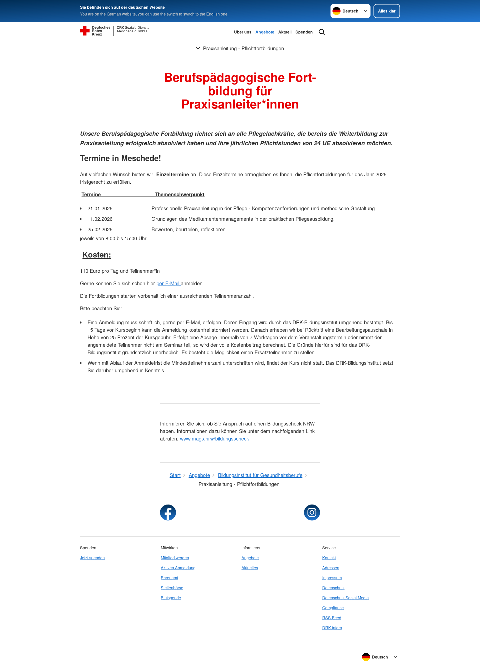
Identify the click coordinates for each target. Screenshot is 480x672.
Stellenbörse (172, 587)
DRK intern (332, 627)
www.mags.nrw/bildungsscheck (214, 438)
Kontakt (329, 557)
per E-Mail (168, 283)
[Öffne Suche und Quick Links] (322, 32)
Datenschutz (333, 587)
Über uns (243, 32)
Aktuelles (250, 567)
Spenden (304, 32)
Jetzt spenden (92, 557)
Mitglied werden (175, 557)
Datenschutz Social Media (345, 597)
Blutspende (171, 597)
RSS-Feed (331, 617)
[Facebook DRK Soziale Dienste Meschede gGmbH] (168, 512)
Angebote (265, 32)
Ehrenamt (169, 577)
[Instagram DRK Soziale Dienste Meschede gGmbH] (312, 512)
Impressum (332, 577)
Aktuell (285, 32)
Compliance (333, 607)
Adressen (330, 567)
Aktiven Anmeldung (178, 567)
